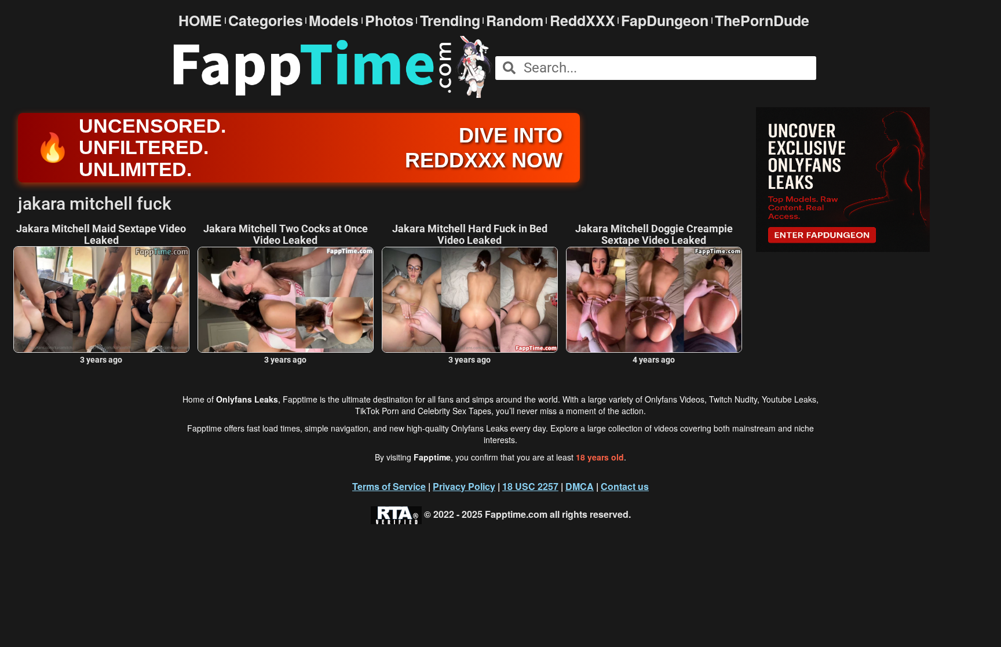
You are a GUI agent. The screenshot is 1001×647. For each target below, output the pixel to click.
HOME (200, 21)
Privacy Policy (464, 486)
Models (334, 21)
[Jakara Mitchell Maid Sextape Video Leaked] (101, 299)
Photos (389, 21)
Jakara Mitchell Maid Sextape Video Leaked (101, 234)
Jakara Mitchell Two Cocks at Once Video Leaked (285, 234)
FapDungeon (664, 21)
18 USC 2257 (530, 486)
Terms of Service (389, 486)
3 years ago (101, 359)
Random (514, 21)
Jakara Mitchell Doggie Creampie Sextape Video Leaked (654, 234)
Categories (265, 21)
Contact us (625, 486)
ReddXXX (582, 21)
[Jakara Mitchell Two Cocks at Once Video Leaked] (286, 300)
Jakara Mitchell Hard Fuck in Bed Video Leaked (469, 234)
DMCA (579, 486)
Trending (450, 21)
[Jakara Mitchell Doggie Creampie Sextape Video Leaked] (654, 300)
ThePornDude (762, 21)
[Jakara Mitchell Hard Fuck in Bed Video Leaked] (470, 300)
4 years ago (654, 359)
